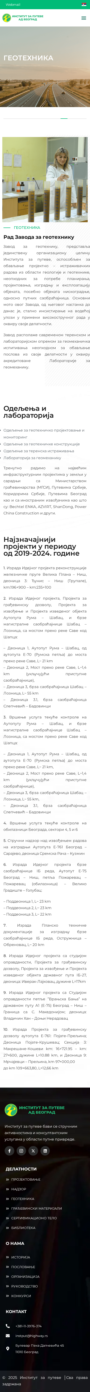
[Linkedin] (45, 1151)
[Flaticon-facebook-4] (9, 1151)
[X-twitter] (33, 1151)
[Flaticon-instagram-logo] (21, 1151)
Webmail (13, 5)
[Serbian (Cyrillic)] (84, 6)
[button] (83, 18)
